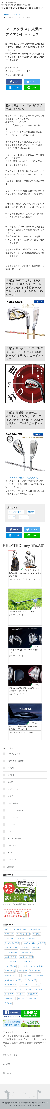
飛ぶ (32, 998)
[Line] (32, 88)
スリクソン (10, 971)
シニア (12, 517)
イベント (11, 775)
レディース (12, 860)
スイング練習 (37, 966)
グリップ (25, 948)
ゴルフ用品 (11, 824)
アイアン (28, 71)
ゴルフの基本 (12, 803)
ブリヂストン (30, 980)
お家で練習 (35, 929)
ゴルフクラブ (10, 957)
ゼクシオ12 (35, 971)
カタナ (31, 512)
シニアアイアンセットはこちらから (21, 478)
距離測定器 (10, 998)
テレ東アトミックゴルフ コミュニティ (22, 8)
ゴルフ (36, 948)
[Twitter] (32, 82)
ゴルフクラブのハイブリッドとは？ (22, 612)
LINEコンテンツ (13, 754)
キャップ (31, 938)
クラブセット (11, 948)
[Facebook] (14, 82)
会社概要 (6, 1064)
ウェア (10, 782)
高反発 (8, 1003)
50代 (8, 929)
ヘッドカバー (10, 985)
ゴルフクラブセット (32, 570)
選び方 (22, 998)
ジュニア (11, 832)
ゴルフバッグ (10, 961)
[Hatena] (14, 88)
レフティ (38, 989)
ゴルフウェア (27, 952)
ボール (10, 853)
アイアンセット (16, 512)
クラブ (19, 71)
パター (39, 975)
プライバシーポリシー (12, 1055)
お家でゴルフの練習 (15, 761)
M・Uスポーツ (20, 929)
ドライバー (35, 723)
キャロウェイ (28, 943)
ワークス (9, 994)
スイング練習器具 (14, 839)
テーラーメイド (12, 975)
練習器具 (11, 867)
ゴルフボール (26, 961)
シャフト (23, 966)
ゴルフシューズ (13, 817)
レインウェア (10, 989)
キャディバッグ (13, 789)
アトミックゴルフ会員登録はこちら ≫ (18, 904)
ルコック (36, 985)
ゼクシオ (22, 971)
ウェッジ (9, 938)
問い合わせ (7, 1073)
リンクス (24, 517)
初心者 (20, 994)
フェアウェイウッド (13, 980)
